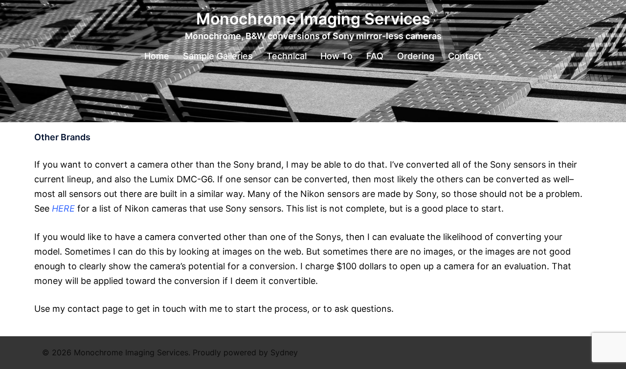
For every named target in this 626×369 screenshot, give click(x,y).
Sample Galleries (218, 56)
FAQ (374, 56)
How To (336, 56)
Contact (465, 56)
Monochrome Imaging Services (313, 18)
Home (156, 56)
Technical (287, 56)
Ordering (415, 56)
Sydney (284, 352)
